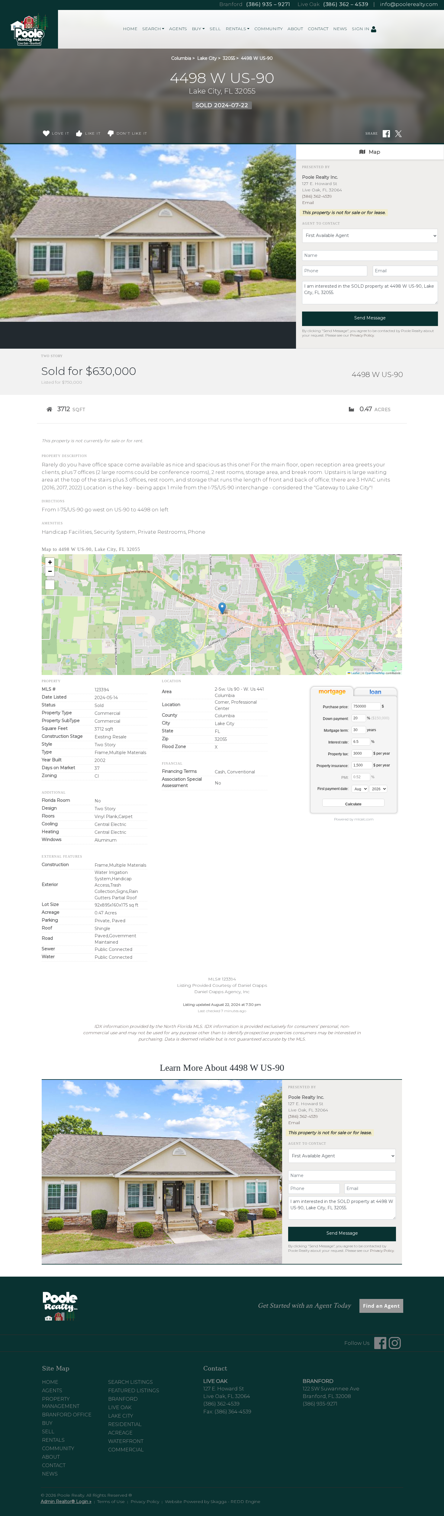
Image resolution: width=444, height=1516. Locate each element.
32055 (229, 58)
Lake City (207, 58)
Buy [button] (196, 28)
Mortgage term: (336, 730)
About (295, 28)
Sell (215, 28)
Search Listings (130, 1382)
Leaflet (355, 673)
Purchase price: (336, 707)
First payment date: (333, 789)
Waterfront (125, 1441)
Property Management (60, 1402)
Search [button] (151, 28)
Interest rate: (338, 742)
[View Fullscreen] (49, 584)
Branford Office (67, 1415)
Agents (178, 28)
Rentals (53, 1440)
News (340, 28)
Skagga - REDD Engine (235, 1501)
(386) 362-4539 (317, 196)
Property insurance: (333, 766)
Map (374, 152)
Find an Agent (381, 1306)
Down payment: (336, 719)
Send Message (370, 318)
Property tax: (338, 754)
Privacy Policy (362, 335)
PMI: (345, 778)
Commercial (126, 1450)
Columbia (181, 58)
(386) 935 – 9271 (268, 4)
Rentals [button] (236, 28)
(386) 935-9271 (320, 1404)
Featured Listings (133, 1390)
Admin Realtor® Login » (66, 1501)
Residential (125, 1424)
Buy (47, 1423)
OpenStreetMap (375, 673)
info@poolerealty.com (409, 4)
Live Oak (119, 1407)
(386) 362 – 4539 (345, 4)
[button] (222, 608)
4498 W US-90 (257, 58)
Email (308, 202)
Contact (318, 28)
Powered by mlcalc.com (354, 819)
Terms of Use (111, 1501)
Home (130, 28)
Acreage (120, 1433)
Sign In (361, 28)
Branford (123, 1399)
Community (268, 28)
